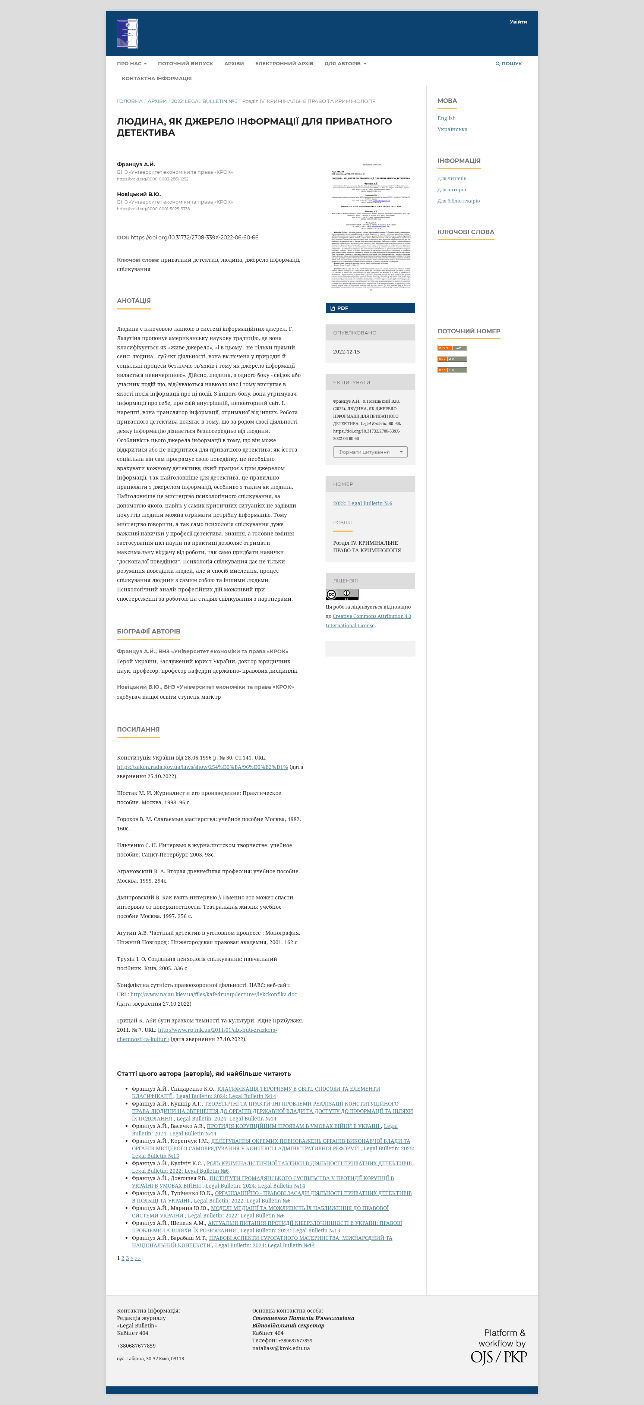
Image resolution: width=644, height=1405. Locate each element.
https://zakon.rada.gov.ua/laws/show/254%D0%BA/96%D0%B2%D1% (202, 766)
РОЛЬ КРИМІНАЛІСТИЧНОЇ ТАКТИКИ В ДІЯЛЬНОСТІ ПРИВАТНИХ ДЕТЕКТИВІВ (310, 1163)
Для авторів (343, 63)
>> (138, 1257)
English (447, 118)
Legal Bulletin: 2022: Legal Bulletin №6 (180, 1170)
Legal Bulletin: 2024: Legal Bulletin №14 (226, 1096)
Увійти (518, 22)
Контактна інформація (157, 78)
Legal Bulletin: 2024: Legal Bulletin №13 (290, 1230)
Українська (453, 129)
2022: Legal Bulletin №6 (204, 101)
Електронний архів (284, 63)
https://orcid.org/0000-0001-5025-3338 (153, 209)
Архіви (234, 63)
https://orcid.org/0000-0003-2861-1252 (153, 179)
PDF (342, 308)
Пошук (511, 63)
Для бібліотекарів (459, 200)
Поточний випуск (185, 63)
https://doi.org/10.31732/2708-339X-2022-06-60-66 (195, 237)
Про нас (130, 63)
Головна (130, 101)
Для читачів (452, 178)
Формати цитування (364, 452)
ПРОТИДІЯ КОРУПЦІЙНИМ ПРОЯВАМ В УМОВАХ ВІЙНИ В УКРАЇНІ (294, 1125)
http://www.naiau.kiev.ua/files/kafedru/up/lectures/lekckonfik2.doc (213, 994)
